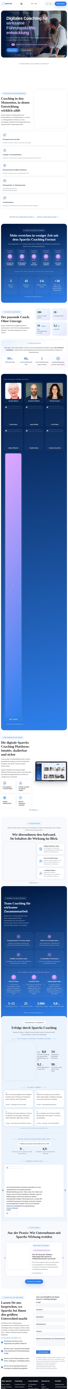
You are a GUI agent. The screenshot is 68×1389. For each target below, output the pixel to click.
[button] (21, 3)
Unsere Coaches (19, 1387)
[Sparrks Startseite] (7, 4)
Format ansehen (26, 50)
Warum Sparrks (6, 1384)
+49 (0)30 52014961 (60, 1387)
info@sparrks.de (59, 1384)
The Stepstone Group (32, 1385)
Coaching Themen (20, 1384)
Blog (43, 1384)
